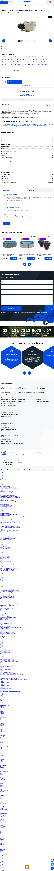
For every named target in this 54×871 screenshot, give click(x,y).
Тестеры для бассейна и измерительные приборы (11, 533)
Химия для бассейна (4, 531)
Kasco (1, 778)
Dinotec (1, 742)
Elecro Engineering (4, 746)
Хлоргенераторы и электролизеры (7, 506)
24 (27, 59)
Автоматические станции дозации (7, 503)
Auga (1, 718)
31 (5, 61)
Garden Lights (3, 765)
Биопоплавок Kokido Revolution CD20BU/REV (43, 255)
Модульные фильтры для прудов (7, 597)
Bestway (2, 724)
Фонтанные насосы (4, 644)
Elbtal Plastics (3, 744)
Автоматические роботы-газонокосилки (9, 542)
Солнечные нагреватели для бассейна (8, 496)
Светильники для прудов (5, 628)
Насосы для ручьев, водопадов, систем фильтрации (11, 589)
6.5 (9, 56)
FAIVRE (1, 756)
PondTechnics (3, 803)
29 (46, 59)
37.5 (18, 61)
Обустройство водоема (5, 631)
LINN (1, 786)
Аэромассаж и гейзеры (5, 551)
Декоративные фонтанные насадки (7, 660)
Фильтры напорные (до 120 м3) (7, 594)
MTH (1, 796)
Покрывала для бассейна (5, 688)
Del (0, 741)
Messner (2, 792)
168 (29, 64)
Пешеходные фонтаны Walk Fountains (8, 650)
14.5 (42, 56)
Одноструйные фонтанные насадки (7, 665)
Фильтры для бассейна (5, 486)
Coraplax (2, 736)
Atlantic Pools (3, 717)
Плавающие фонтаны (4, 651)
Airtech (1, 701)
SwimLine (2, 828)
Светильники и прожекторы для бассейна (9, 526)
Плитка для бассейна (4, 557)
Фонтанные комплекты (5, 652)
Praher (1, 808)
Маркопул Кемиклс (4, 852)
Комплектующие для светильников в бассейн (10, 527)
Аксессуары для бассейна (5, 540)
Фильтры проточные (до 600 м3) (7, 595)
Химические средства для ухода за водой (9, 530)
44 (30, 61)
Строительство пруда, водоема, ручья (8, 616)
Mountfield (2, 795)
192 (42, 64)
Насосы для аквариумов (5, 638)
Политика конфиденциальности (35, 469)
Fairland (1, 755)
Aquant (1, 711)
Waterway (2, 844)
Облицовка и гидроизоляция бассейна (8, 554)
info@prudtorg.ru (20, 462)
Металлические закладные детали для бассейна (10, 521)
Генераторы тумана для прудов (7, 632)
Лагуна (1, 850)
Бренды (14, 469)
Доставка (3, 469)
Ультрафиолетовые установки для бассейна (9, 501)
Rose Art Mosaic (3, 813)
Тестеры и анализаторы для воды (7, 612)
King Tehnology (3, 780)
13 (35, 56)
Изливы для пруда (4, 619)
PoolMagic (2, 807)
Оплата (8, 469)
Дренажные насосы (4, 598)
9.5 (20, 56)
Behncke (2, 723)
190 (39, 64)
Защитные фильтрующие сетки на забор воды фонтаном (12, 675)
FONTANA (2, 761)
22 (17, 59)
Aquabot (2, 708)
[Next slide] (50, 41)
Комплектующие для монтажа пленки (8, 623)
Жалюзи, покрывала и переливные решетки (9, 567)
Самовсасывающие (44, 124)
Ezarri (1, 753)
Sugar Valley (2, 826)
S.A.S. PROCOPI (3, 815)
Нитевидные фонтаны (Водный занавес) (8, 664)
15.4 (45, 56)
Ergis (1, 749)
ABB (1, 698)
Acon (1, 699)
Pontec (1, 804)
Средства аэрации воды (5, 603)
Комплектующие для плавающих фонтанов (9, 649)
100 (5, 64)
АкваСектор (2, 846)
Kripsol (1, 783)
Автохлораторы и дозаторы (6, 505)
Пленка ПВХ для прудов (5, 618)
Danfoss (2, 738)
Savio (1, 818)
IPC (0, 776)
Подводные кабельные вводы (6, 677)
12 (32, 56)
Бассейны (2, 476)
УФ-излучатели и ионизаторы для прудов (9, 590)
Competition (2, 735)
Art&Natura (2, 714)
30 (2, 61)
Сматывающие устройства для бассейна (9, 570)
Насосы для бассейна (4, 479)
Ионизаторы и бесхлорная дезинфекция (9, 507)
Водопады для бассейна (5, 548)
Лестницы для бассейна (5, 513)
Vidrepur (2, 837)
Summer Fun (2, 827)
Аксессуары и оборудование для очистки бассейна (11, 536)
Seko (1, 820)
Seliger (1, 821)
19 (11, 59)
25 (33, 59)
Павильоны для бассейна (5, 561)
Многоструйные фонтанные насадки (8, 662)
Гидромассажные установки (6, 549)
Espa (1, 750)
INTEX (1, 774)
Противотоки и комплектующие (7, 547)
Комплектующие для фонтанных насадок (9, 661)
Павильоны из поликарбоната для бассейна (9, 564)
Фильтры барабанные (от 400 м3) (7, 596)
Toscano (2, 832)
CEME (1, 731)
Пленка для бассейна (4, 555)
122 (19, 64)
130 (22, 64)
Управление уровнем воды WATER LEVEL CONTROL (11, 678)
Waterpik (2, 842)
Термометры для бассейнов (6, 539)
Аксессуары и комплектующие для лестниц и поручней (12, 516)
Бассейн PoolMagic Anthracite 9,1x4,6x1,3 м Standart (8, 255)
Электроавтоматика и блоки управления (9, 574)
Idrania (1, 773)
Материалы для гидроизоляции (6, 558)
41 (27, 61)
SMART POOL (2, 822)
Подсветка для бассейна (5, 525)
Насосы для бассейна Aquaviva (39, 125)
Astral (1, 716)
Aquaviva (2, 713)
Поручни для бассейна (5, 515)
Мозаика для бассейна (5, 556)
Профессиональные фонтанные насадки (9, 658)
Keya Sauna (2, 779)
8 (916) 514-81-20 (8, 464)
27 (40, 59)
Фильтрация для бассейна (5, 485)
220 (14, 70)
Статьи (25, 469)
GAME (1, 764)
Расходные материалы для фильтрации (8, 600)
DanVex (1, 740)
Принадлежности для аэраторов (7, 605)
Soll (1, 824)
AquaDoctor (2, 710)
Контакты (20, 469)
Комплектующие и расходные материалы (9, 488)
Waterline (2, 840)
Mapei (1, 789)
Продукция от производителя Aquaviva (28, 124)
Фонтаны (2, 641)
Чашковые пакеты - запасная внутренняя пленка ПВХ (11, 691)
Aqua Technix (2, 706)
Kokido (1, 782)
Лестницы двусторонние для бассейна (8, 514)
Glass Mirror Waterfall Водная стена (7, 659)
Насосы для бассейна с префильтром (29, 5)
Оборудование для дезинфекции (7, 500)
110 (15, 64)
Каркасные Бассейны (4, 685)
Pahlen (1, 801)
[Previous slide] (4, 41)
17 (8, 59)
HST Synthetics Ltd (4, 771)
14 (38, 56)
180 (32, 64)
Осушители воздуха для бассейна (7, 582)
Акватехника (3, 848)
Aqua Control (2, 702)
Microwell (2, 794)
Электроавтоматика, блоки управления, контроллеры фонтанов (14, 679)
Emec (1, 748)
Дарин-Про (2, 849)
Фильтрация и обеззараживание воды (8, 588)
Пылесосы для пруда (4, 609)
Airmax (1, 700)
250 (46, 64)
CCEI (1, 729)
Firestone (2, 758)
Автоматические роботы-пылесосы (8, 537)
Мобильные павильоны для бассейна (8, 562)
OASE (1, 798)
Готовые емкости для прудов (6, 620)
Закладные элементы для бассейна (7, 519)
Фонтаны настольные (4, 653)
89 (2, 64)
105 (8, 64)
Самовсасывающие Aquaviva (7, 126)
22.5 (20, 59)
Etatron (1, 752)
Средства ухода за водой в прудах (7, 608)
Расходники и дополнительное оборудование (10, 497)
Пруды (1, 585)
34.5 (14, 61)
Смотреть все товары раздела (7, 430)
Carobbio (2, 728)
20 (14, 59)
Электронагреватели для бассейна (7, 492)
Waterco (2, 839)
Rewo (1, 812)
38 (20, 61)
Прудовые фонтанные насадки (6, 666)
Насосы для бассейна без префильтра (8, 482)
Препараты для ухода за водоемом (7, 610)
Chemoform (2, 732)
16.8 (5, 59)
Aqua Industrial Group (4, 705)
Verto (45, 469)
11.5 (29, 56)
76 (41, 61)
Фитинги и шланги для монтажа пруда (8, 622)
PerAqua (2, 802)
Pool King (2, 806)
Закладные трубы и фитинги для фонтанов (9, 673)
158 (25, 64)
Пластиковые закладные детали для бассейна (10, 522)
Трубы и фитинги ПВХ (4, 579)
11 (26, 56)
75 (38, 61)
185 (35, 64)
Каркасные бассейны (4, 682)
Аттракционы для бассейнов (6, 546)
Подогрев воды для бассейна (6, 491)
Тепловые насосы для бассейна (7, 495)
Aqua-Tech (2, 707)
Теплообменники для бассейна (6, 494)
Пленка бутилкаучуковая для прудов (8, 617)
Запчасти (2, 571)
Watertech (2, 843)
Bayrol (1, 722)
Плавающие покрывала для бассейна (8, 569)
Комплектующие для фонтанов (7, 672)
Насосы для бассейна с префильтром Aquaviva (20, 125)
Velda (1, 836)
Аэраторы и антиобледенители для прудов (9, 604)
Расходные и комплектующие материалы (9, 509)
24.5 (31, 59)
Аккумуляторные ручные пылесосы (7, 543)
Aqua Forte (2, 704)
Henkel (1, 770)
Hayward (2, 767)
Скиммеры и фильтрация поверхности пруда (9, 591)
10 (23, 56)
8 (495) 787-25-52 (8, 462)
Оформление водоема (5, 626)
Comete (1, 734)
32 (8, 61)
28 (43, 59)
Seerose (2, 819)
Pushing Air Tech (3, 809)
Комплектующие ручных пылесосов (7, 538)
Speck (1, 825)
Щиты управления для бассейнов (7, 576)
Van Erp (1, 834)
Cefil (1, 730)
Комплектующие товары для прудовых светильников (11, 629)
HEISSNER (2, 768)
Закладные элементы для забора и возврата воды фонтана (13, 674)
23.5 (24, 59)
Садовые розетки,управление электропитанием (10, 627)
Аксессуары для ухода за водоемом (8, 613)
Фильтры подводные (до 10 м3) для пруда (9, 592)
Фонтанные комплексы (5, 647)
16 (2, 59)
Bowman (2, 725)
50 (33, 61)
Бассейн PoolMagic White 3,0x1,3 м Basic (26, 255)
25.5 (37, 59)
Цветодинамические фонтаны (6, 655)
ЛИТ (1, 851)
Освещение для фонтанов (5, 669)
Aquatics (2, 712)
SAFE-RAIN (2, 816)
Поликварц (2, 854)
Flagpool (2, 759)
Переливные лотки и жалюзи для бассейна (9, 568)
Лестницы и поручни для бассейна (7, 512)
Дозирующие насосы (4, 504)
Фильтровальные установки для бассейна (9, 487)
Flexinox (2, 760)
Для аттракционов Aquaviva (22, 126)
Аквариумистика (3, 636)
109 (12, 64)
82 (44, 61)
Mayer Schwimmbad (4, 790)
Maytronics (2, 791)
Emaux (1, 747)
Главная (1, 473)
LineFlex (1, 785)
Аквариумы (2, 637)
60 (36, 61)
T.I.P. (1, 831)
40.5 (24, 61)
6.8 (12, 56)
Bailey (1, 720)
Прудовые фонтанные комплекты (7, 633)
